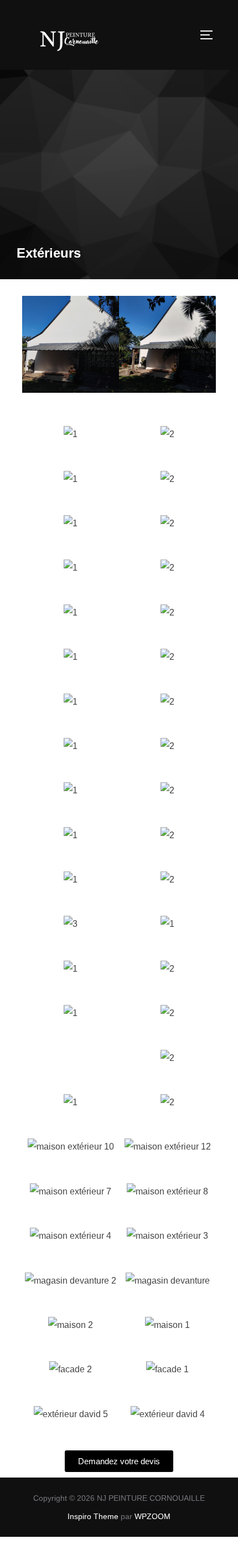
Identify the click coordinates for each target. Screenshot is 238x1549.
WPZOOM (152, 1516)
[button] (33, 347)
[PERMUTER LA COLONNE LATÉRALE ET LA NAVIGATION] (210, 35)
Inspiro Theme (93, 1516)
